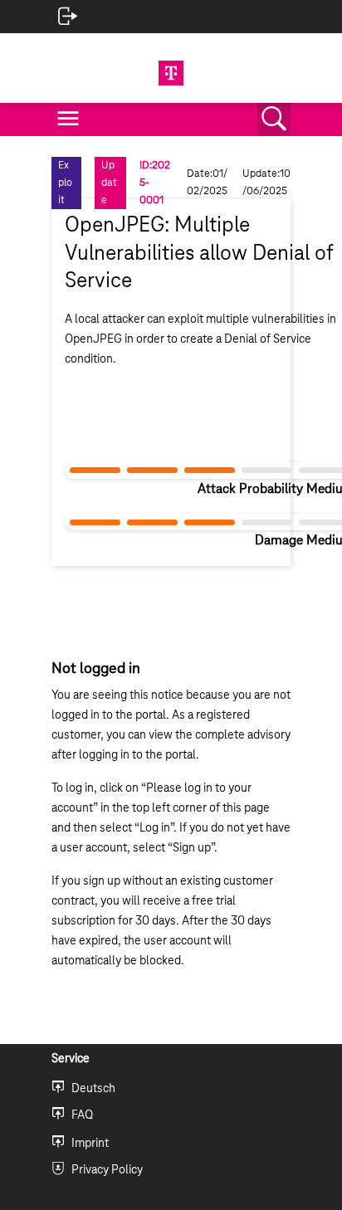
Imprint (90, 1143)
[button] (274, 119)
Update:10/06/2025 (266, 182)
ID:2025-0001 (154, 182)
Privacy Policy (107, 1170)
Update (109, 182)
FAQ (82, 1115)
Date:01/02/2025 (207, 182)
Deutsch (93, 1088)
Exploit (65, 182)
